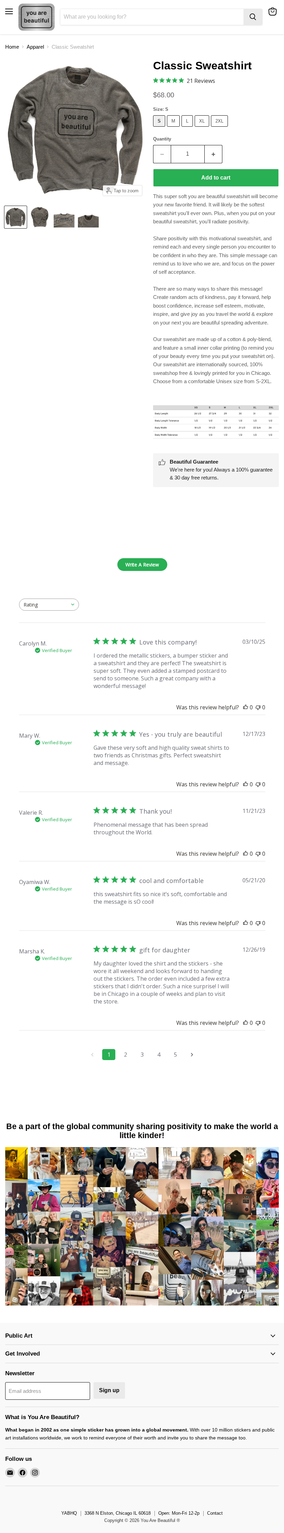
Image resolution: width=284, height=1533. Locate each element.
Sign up (109, 1390)
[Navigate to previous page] (92, 1054)
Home (12, 47)
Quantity (162, 139)
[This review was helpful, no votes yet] (245, 707)
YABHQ (69, 1513)
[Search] (252, 17)
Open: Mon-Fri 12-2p (178, 1513)
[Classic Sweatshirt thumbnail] (16, 217)
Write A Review (142, 564)
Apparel (35, 47)
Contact (215, 1513)
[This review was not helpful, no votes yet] (258, 707)
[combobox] (49, 605)
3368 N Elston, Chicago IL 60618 (118, 1513)
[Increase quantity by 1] (213, 154)
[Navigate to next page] (191, 1054)
